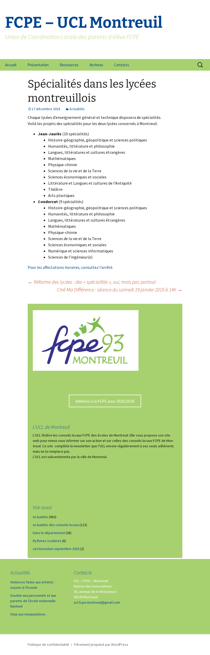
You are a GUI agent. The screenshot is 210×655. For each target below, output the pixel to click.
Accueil (10, 64)
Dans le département (49, 532)
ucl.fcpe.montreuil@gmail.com (97, 602)
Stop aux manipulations (28, 614)
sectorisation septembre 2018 (56, 548)
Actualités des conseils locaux (56, 525)
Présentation (38, 64)
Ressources (69, 64)
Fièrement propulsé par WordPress (101, 644)
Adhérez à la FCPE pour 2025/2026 (105, 401)
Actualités (77, 109)
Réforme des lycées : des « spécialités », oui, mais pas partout (92, 282)
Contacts (121, 64)
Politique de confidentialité (48, 644)
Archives (96, 64)
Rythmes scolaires (47, 540)
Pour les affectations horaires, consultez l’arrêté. (70, 267)
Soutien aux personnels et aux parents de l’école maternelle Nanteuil (33, 601)
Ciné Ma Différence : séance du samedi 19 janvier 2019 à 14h (119, 289)
